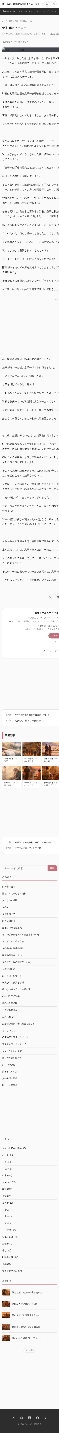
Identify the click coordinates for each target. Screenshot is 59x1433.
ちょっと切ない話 (11, 1148)
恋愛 (4, 1243)
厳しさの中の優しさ (12, 975)
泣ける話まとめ (9, 11)
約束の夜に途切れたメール (15, 1037)
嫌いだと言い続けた (12, 1058)
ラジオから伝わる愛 (12, 1051)
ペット (5, 1155)
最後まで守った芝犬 (12, 927)
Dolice (28, 1424)
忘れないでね (8, 1030)
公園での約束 (8, 968)
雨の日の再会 (8, 921)
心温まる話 (54, 34)
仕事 (4, 1175)
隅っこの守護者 (9, 1085)
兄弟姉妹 (6, 1182)
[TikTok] (45, 1417)
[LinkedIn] (29, 1417)
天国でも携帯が (9, 1010)
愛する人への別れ (11, 1071)
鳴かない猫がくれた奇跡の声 (16, 989)
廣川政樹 (38, 1424)
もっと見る (29, 1350)
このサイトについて (25, 11)
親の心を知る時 (9, 1003)
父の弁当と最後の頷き (13, 948)
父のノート (7, 907)
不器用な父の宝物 (11, 996)
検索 (52, 868)
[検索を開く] (47, 4)
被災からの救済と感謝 (13, 982)
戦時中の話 (7, 1257)
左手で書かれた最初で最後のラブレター (33, 715)
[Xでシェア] (50, 597)
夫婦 (4, 1196)
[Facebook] (37, 1417)
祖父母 (8, 1230)
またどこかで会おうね (13, 941)
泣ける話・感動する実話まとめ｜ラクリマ (23, 4)
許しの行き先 (8, 1064)
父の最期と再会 (9, 1078)
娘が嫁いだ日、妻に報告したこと (18, 1023)
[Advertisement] (29, 1113)
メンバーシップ (42, 11)
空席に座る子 (8, 1016)
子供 (36, 34)
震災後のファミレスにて (14, 1044)
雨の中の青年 (8, 886)
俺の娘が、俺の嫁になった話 (16, 962)
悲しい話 (6, 1250)
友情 (4, 1189)
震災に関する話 (9, 1271)
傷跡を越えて (8, 914)
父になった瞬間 (9, 900)
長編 (4, 1264)
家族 (43, 34)
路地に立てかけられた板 (14, 893)
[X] (13, 1417)
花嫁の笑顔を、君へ (12, 955)
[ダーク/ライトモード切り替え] (54, 4)
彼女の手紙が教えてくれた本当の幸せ (20, 934)
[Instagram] (21, 1417)
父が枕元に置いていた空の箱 (28, 720)
